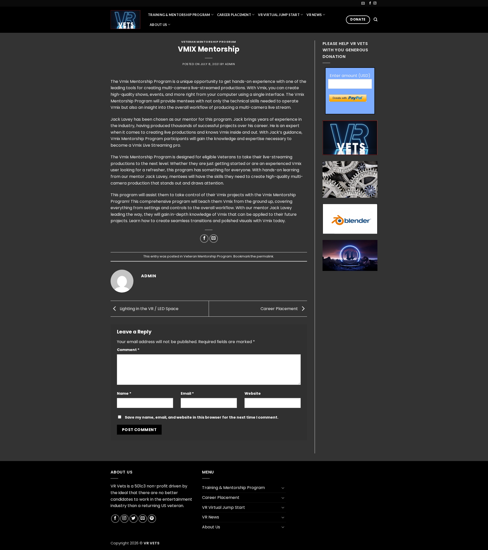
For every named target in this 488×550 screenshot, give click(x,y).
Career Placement (234, 15)
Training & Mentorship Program (179, 15)
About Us (158, 25)
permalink (265, 256)
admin (230, 64)
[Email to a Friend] (213, 238)
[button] (363, 3)
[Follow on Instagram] (374, 3)
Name (124, 393)
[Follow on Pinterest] (152, 518)
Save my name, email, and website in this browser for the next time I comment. (201, 417)
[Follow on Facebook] (370, 3)
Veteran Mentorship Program (208, 42)
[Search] (375, 19)
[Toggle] (283, 488)
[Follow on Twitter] (133, 518)
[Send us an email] (143, 518)
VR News (314, 15)
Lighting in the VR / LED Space (148, 308)
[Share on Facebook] (204, 238)
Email (187, 393)
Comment (128, 349)
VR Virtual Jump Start (278, 15)
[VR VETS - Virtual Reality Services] (125, 19)
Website (253, 393)
